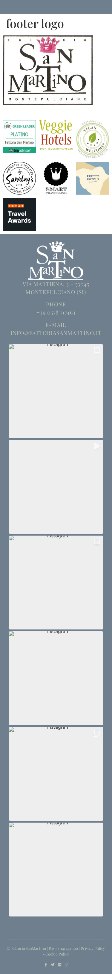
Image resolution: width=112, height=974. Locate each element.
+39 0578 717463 (56, 312)
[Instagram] (66, 965)
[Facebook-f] (46, 965)
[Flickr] (60, 965)
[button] (56, 391)
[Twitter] (53, 965)
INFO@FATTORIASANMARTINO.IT (56, 332)
